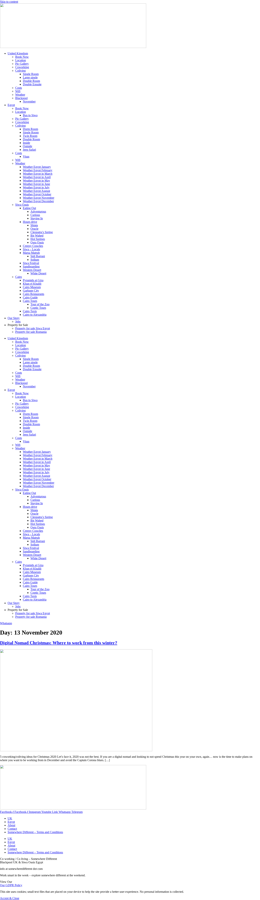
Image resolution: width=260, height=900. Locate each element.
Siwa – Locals (31, 249)
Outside (27, 146)
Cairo (18, 276)
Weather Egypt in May (36, 180)
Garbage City (31, 290)
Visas (26, 156)
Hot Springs (37, 239)
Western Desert (32, 270)
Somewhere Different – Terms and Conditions (35, 832)
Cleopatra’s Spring (41, 232)
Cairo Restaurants (33, 294)
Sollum (34, 259)
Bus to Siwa (30, 115)
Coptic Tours (38, 307)
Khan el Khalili (32, 283)
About (11, 825)
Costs (18, 87)
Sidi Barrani (37, 256)
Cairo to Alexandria (34, 314)
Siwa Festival (31, 263)
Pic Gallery (22, 63)
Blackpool (21, 98)
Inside (26, 142)
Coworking (22, 67)
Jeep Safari (29, 149)
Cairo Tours (30, 300)
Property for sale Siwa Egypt (32, 328)
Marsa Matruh (31, 252)
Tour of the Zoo (39, 304)
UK (10, 818)
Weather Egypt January (37, 166)
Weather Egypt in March (37, 173)
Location (20, 60)
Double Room (31, 80)
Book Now (22, 56)
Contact (12, 828)
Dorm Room (30, 129)
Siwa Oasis (22, 204)
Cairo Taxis (30, 311)
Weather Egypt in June (36, 184)
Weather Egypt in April (37, 177)
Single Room (31, 74)
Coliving (20, 70)
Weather (20, 94)
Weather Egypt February (37, 170)
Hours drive (30, 221)
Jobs (18, 321)
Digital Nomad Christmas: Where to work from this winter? (58, 642)
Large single (30, 77)
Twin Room (30, 135)
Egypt (11, 105)
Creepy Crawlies (33, 245)
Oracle (34, 228)
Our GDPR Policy (11, 885)
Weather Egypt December (38, 201)
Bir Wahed (36, 235)
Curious (35, 215)
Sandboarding (31, 266)
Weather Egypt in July (36, 187)
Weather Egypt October (37, 194)
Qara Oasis (37, 242)
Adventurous (38, 211)
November (29, 101)
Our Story (14, 318)
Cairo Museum (32, 287)
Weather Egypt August (36, 190)
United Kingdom (18, 53)
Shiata (34, 225)
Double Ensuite (32, 84)
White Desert (38, 273)
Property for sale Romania (31, 331)
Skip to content (9, 1)
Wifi (17, 91)
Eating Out (29, 208)
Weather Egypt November (38, 197)
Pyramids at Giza (33, 280)
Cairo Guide (30, 297)
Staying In (36, 218)
